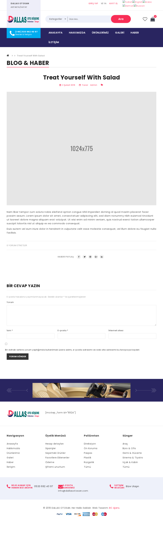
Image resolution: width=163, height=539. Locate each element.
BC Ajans (114, 507)
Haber (135, 32)
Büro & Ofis (129, 448)
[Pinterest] (90, 257)
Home (8, 55)
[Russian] (139, 5)
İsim (10, 330)
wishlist (145, 19)
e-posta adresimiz (69, 486)
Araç (125, 443)
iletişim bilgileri (119, 486)
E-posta (63, 330)
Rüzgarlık (89, 462)
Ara (121, 19)
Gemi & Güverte (132, 453)
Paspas (88, 453)
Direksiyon (90, 443)
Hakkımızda (77, 32)
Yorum (10, 302)
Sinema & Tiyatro (133, 457)
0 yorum (11, 245)
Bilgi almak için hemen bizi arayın (22, 486)
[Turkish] (128, 1)
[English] (137, 1)
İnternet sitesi (116, 330)
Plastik (87, 457)
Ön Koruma (90, 448)
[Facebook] (79, 257)
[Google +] (96, 257)
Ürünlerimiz (100, 32)
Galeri (119, 32)
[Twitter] (84, 257)
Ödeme (49, 462)
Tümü (87, 466)
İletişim (54, 42)
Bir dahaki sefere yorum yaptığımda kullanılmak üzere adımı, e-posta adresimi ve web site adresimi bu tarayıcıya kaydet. (72, 349)
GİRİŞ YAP (93, 3)
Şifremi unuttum (55, 466)
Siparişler (50, 448)
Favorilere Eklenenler (57, 457)
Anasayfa (56, 32)
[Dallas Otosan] (24, 19)
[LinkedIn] (102, 257)
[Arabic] (147, 1)
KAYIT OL (113, 3)
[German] (128, 5)
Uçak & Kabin (130, 462)
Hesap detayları (54, 443)
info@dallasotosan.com (73, 490)
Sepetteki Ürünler (55, 453)
